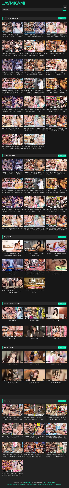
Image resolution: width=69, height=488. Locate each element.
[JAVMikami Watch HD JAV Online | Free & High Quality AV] (34, 3)
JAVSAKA (29, 484)
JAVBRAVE (59, 484)
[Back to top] (64, 483)
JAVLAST (9, 484)
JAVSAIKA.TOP (51, 484)
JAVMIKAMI (27, 482)
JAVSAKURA (42, 484)
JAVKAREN (23, 484)
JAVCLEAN (16, 484)
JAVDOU (35, 484)
